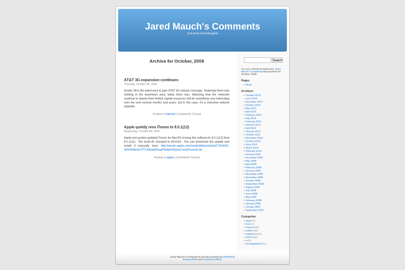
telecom (250, 237)
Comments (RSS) (212, 259)
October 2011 (253, 134)
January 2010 (253, 154)
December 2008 (254, 174)
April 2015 (250, 111)
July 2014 (251, 118)
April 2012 (250, 128)
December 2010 (254, 138)
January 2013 (253, 124)
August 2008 (252, 187)
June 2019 (251, 98)
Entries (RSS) (190, 259)
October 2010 (253, 141)
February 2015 (254, 115)
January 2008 (253, 203)
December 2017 (254, 101)
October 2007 (253, 206)
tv (247, 240)
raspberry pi (252, 233)
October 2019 (253, 95)
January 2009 (253, 170)
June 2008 (251, 193)
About (248, 84)
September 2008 (255, 184)
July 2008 (251, 190)
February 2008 (254, 200)
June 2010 (251, 144)
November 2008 (254, 177)
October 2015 (253, 105)
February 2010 (254, 151)
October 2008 (253, 180)
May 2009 (251, 161)
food (248, 224)
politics (249, 230)
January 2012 (253, 131)
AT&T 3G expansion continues (151, 80)
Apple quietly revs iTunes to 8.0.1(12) (156, 127)
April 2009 (250, 164)
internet (170, 114)
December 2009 (254, 157)
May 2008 (251, 197)
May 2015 (251, 108)
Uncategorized (253, 243)
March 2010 (252, 147)
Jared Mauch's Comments (202, 26)
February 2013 (254, 121)
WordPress (229, 256)
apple (170, 157)
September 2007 (255, 210)
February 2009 (254, 167)
